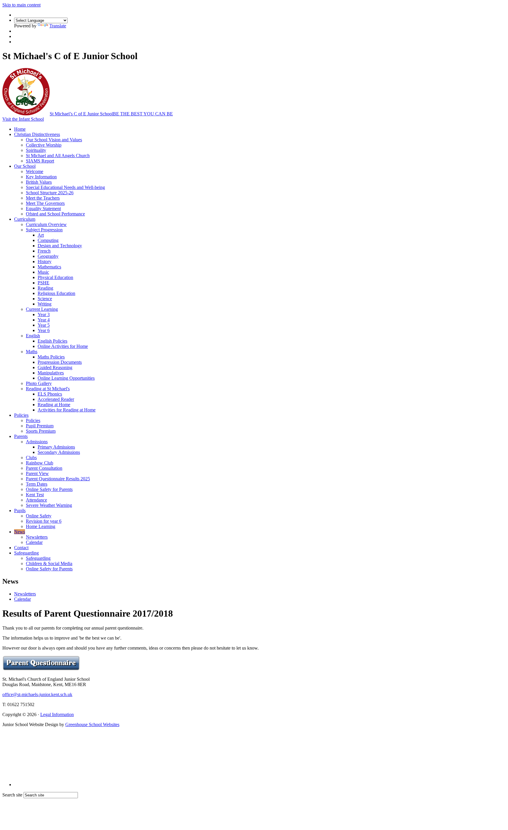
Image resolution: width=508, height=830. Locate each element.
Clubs (31, 457)
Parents (21, 436)
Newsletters (37, 537)
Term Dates (36, 484)
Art (41, 235)
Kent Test (35, 494)
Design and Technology (60, 245)
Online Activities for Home (63, 346)
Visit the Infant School (23, 119)
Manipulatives (51, 372)
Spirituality (36, 150)
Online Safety (38, 515)
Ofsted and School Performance (55, 213)
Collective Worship (43, 144)
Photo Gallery (39, 383)
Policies (21, 415)
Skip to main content (21, 4)
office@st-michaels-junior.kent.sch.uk (37, 694)
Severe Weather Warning (49, 505)
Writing (44, 303)
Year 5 (44, 325)
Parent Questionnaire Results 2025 (58, 478)
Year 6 (44, 330)
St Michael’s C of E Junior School (111, 113)
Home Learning (40, 526)
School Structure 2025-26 (49, 192)
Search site (12, 794)
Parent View (37, 473)
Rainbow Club (39, 462)
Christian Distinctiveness (37, 134)
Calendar (34, 542)
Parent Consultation (44, 468)
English (33, 335)
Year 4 (44, 319)
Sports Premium (41, 431)
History (44, 261)
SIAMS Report (40, 160)
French (44, 250)
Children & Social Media (49, 563)
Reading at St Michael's (48, 388)
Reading (45, 287)
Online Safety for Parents (49, 489)
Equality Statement (43, 208)
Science (45, 298)
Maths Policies (51, 356)
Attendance (36, 499)
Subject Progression (44, 229)
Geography (48, 256)
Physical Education (55, 277)
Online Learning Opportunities (66, 378)
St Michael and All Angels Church (58, 155)
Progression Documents (60, 362)
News (19, 531)
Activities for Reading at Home (67, 409)
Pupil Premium (40, 425)
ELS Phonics (50, 393)
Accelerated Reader (56, 399)
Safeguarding (26, 552)
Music (43, 272)
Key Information (41, 176)
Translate (57, 25)
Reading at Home (54, 404)
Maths (31, 351)
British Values (39, 182)
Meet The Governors (45, 203)
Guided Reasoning (55, 367)
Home (20, 129)
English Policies (52, 340)
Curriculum (24, 219)
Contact (21, 547)
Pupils (20, 510)
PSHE (43, 282)
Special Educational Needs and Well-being (65, 187)
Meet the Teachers (43, 197)
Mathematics (49, 266)
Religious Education (56, 293)
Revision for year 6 (43, 521)
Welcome (34, 171)
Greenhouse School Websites (92, 724)
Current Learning (42, 309)
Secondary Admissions (59, 452)
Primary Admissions (56, 446)
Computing (48, 240)
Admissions (37, 441)
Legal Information (57, 714)
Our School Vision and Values (54, 139)
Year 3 (44, 314)
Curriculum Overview (46, 224)
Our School (25, 166)
